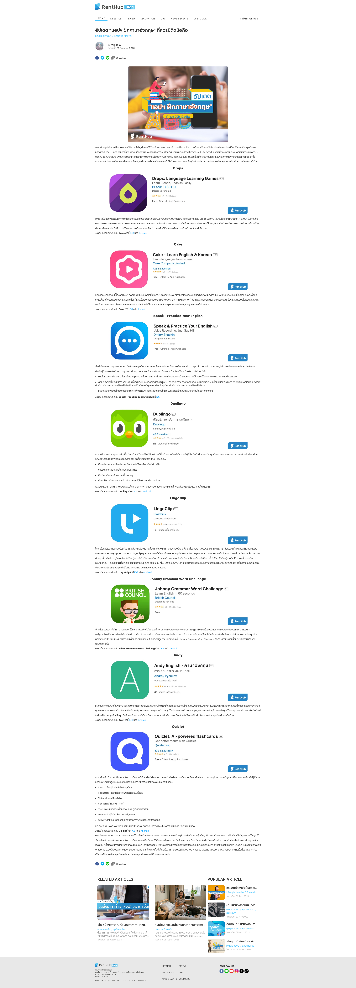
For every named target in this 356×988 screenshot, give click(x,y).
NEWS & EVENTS (169, 978)
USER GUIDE (184, 978)
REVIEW (182, 965)
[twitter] (102, 58)
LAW (181, 972)
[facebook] (97, 58)
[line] (107, 58)
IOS (132, 232)
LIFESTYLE (166, 965)
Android (143, 232)
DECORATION (168, 972)
